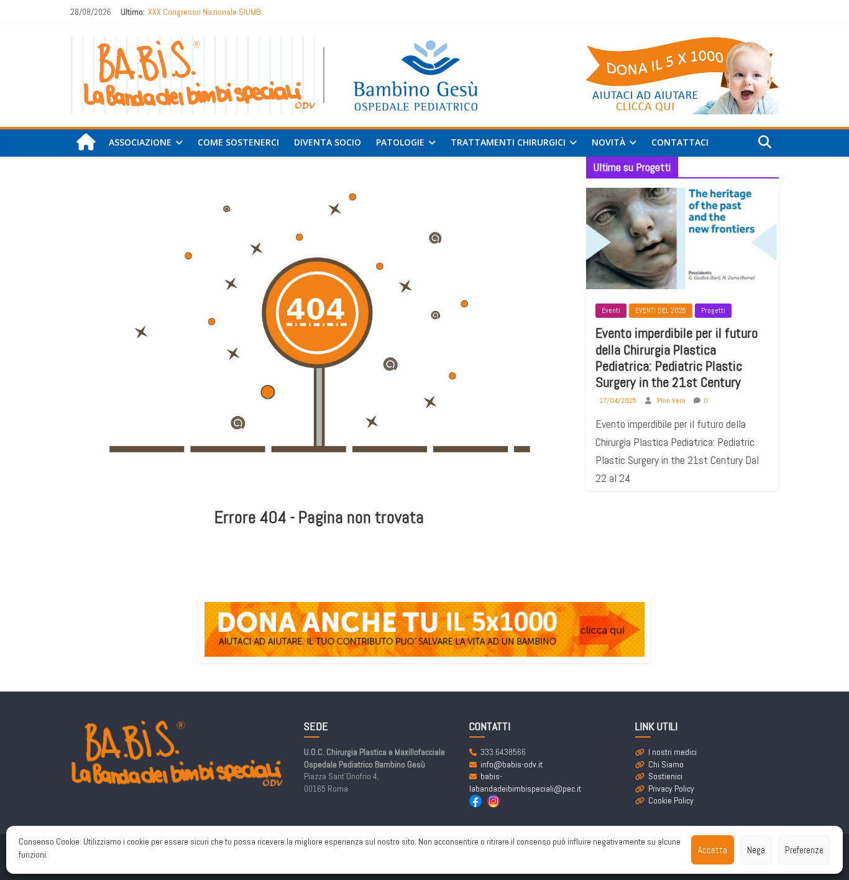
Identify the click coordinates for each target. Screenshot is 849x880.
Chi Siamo (666, 764)
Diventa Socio (327, 142)
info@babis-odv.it (511, 764)
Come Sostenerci (238, 142)
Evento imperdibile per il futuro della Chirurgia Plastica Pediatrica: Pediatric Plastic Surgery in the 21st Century (676, 357)
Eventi (611, 310)
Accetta (712, 850)
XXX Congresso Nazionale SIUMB (204, 11)
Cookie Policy (671, 800)
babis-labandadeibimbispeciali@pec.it (525, 782)
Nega (756, 850)
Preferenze (804, 850)
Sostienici (665, 776)
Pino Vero (672, 400)
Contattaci (680, 142)
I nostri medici (672, 751)
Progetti (713, 310)
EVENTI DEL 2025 (660, 310)
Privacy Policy (671, 788)
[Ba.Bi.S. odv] (85, 142)
